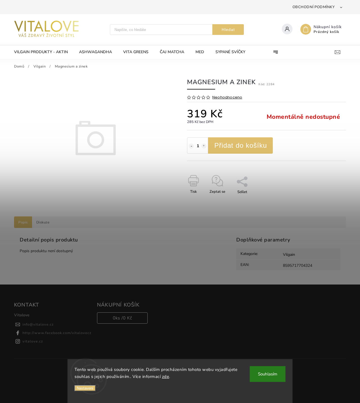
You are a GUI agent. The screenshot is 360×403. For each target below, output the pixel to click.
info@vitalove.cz (38, 324)
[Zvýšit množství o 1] (203, 146)
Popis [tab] (23, 222)
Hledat (228, 29)
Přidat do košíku (240, 145)
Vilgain (289, 254)
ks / (122, 318)
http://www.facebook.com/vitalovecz (56, 332)
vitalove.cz (32, 341)
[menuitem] (43, 52)
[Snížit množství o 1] (191, 146)
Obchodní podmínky (313, 7)
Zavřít (328, 201)
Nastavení (85, 388)
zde (165, 376)
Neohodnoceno (227, 97)
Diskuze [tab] (43, 222)
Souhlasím (267, 374)
